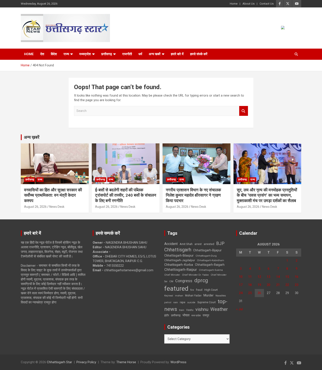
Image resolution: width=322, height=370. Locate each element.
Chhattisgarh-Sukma (211, 270)
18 (250, 285)
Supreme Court (206, 302)
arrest (198, 244)
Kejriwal (168, 295)
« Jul (239, 309)
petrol (167, 302)
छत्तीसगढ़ (106, 54)
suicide (191, 302)
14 (278, 277)
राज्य (66, 54)
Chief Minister (172, 274)
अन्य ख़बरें (31, 137)
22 (287, 285)
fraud (199, 289)
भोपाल (185, 315)
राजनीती (127, 54)
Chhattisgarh (177, 249)
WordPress (178, 362)
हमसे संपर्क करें (198, 54)
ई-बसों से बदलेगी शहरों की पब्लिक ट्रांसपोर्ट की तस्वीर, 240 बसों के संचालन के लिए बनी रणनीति (125, 195)
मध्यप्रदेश (85, 54)
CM (171, 281)
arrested (209, 244)
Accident (171, 244)
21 (278, 285)
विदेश (54, 54)
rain (175, 302)
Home (233, 3)
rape (182, 302)
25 (250, 293)
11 (250, 277)
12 (259, 277)
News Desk (56, 206)
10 (240, 277)
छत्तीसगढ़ (175, 315)
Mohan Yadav (193, 295)
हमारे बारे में (177, 54)
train (181, 310)
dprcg (201, 280)
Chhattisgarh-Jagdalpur (179, 260)
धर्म (140, 54)
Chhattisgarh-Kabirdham (210, 260)
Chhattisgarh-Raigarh (210, 264)
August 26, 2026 (35, 206)
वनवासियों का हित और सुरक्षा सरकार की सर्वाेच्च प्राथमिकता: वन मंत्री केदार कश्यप (53, 195)
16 (296, 277)
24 (240, 293)
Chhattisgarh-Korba (178, 265)
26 (259, 293)
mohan (179, 295)
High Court (211, 289)
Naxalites (221, 295)
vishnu (201, 309)
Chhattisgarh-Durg (206, 255)
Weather (219, 309)
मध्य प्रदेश (196, 315)
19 (259, 285)
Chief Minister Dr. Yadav (195, 274)
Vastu (189, 310)
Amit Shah (186, 244)
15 (287, 277)
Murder (208, 295)
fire (192, 289)
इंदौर (166, 315)
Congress (183, 280)
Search (243, 111)
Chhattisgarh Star (59, 362)
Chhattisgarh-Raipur (180, 269)
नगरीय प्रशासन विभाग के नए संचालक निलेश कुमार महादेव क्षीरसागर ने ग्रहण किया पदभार (193, 195)
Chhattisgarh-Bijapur (207, 250)
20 (268, 285)
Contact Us (267, 3)
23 (296, 285)
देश (42, 54)
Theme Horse (126, 362)
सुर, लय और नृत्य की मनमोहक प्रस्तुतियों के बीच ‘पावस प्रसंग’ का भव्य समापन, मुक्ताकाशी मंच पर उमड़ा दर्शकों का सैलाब (267, 195)
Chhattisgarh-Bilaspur (179, 255)
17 (240, 285)
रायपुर (206, 315)
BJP (220, 243)
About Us (248, 3)
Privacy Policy (86, 362)
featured (176, 288)
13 (268, 277)
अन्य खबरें (155, 54)
